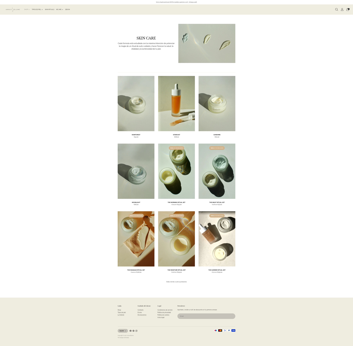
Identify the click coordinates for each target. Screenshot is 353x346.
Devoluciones (142, 315)
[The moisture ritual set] (176, 238)
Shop (119, 310)
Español (122, 330)
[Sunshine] (217, 103)
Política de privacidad (164, 312)
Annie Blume (130, 335)
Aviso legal (160, 317)
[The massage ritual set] (136, 238)
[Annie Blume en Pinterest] (133, 331)
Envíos (140, 312)
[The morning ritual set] (176, 171)
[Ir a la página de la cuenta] (342, 9)
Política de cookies (163, 315)
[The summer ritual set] (217, 238)
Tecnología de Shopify (123, 337)
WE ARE (58, 9)
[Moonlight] (136, 171)
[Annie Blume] (13, 9)
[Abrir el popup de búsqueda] (336, 9)
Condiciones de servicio (164, 310)
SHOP (26, 9)
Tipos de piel (122, 312)
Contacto (140, 310)
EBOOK (67, 9)
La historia (121, 315)
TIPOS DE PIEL (36, 9)
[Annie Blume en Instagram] (136, 331)
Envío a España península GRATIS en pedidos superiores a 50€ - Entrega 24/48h (176, 2)
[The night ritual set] (217, 171)
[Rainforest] (136, 103)
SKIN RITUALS (49, 9)
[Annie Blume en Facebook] (130, 331)
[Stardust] (176, 103)
